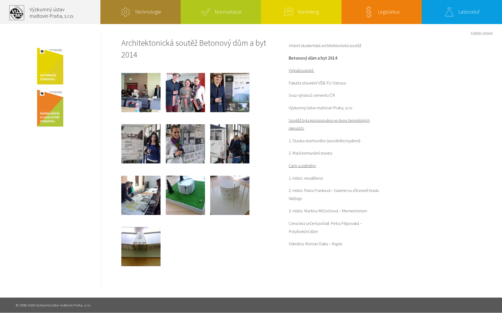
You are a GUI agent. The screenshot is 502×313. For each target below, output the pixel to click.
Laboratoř (469, 11)
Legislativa (389, 11)
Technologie (148, 11)
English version (482, 33)
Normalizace (228, 11)
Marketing (308, 11)
